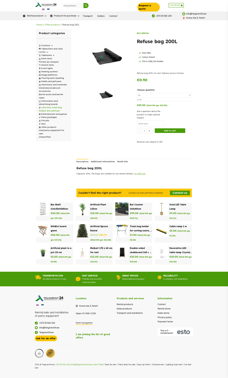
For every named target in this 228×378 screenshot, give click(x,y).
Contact (113, 16)
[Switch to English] (43, 9)
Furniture (45, 45)
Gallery (101, 16)
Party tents (46, 58)
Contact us (180, 192)
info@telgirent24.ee (79, 364)
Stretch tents (47, 65)
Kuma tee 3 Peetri (96, 364)
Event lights (47, 68)
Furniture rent (158, 364)
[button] (34, 16)
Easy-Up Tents (143, 364)
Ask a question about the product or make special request (148, 114)
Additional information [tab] (103, 161)
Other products (52, 24)
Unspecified (45, 137)
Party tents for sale (126, 364)
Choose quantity (146, 90)
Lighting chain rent (174, 364)
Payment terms (165, 321)
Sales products (124, 308)
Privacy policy (165, 317)
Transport (88, 16)
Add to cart (170, 130)
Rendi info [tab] (122, 161)
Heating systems (49, 71)
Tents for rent (110, 364)
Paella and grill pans (51, 81)
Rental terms (164, 308)
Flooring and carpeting (52, 78)
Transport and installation (130, 313)
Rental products (125, 304)
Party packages (49, 117)
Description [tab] (82, 161)
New (43, 124)
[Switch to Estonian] (48, 9)
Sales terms (163, 313)
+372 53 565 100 (62, 364)
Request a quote (145, 7)
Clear (139, 100)
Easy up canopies (50, 62)
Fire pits (45, 120)
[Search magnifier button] (86, 5)
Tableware (46, 55)
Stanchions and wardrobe (54, 84)
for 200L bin (140, 173)
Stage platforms (49, 75)
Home (39, 24)
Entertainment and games (54, 114)
